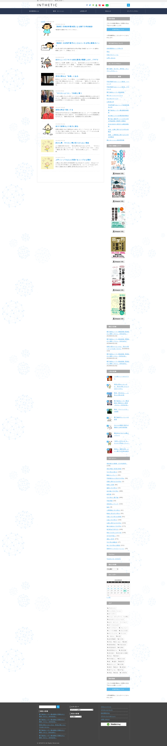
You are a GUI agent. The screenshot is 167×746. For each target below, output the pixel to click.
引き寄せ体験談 (112, 542)
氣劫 (108, 507)
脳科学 (122, 661)
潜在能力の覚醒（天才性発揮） (117, 463)
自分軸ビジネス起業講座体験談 (118, 115)
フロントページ (106, 706)
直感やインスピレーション (115, 548)
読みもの (108, 11)
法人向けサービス (112, 98)
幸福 (110, 642)
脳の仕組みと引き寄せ (114, 526)
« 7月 (109, 597)
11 (112, 588)
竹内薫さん (112, 658)
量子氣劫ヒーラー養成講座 (115, 92)
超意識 (109, 494)
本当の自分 (122, 644)
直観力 (117, 656)
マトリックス (113, 633)
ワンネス (123, 633)
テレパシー (124, 628)
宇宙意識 (110, 500)
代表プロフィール (112, 55)
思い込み (118, 642)
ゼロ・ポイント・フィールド (118, 622)
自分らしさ (112, 664)
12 (115, 588)
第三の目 (122, 658)
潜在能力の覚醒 (123, 653)
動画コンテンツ (112, 475)
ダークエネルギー (114, 625)
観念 (116, 667)
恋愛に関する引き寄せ (114, 481)
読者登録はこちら (118, 29)
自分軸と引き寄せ (112, 491)
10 (108, 588)
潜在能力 (111, 653)
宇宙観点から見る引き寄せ (115, 478)
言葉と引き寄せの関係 (114, 516)
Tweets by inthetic (114, 559)
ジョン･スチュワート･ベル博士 (118, 616)
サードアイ (112, 614)
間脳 (110, 672)
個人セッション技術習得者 (115, 140)
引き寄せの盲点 (112, 472)
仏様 (119, 636)
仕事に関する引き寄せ (114, 523)
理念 (108, 51)
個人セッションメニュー (115, 95)
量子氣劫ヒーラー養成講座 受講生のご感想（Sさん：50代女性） (121, 403)
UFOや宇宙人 (111, 536)
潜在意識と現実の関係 (114, 469)
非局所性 (124, 672)
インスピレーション (115, 611)
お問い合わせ (111, 58)
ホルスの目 (124, 630)
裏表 (110, 667)
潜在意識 (123, 650)
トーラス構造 (113, 630)
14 (122, 588)
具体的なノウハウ (112, 504)
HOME (43, 21)
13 (118, 588)
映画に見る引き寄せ (113, 513)
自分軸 (121, 664)
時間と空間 (110, 484)
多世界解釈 (112, 639)
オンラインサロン (132, 11)
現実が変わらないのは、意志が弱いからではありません (121, 386)
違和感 (124, 667)
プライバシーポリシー (108, 716)
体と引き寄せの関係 (113, 545)
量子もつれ (112, 670)
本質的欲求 (112, 647)
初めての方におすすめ (114, 532)
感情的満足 (112, 644)
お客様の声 (83, 11)
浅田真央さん (113, 650)
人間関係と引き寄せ (113, 510)
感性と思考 (110, 539)
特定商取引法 (105, 713)
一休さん (111, 636)
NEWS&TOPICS (112, 529)
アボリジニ (112, 608)
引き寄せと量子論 (112, 497)
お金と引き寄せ (112, 520)
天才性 (121, 639)
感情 (125, 642)
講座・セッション (58, 11)
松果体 (121, 647)
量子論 (121, 670)
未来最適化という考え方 (115, 48)
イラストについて (107, 710)
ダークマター (113, 628)
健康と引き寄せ (112, 488)
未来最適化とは (34, 11)
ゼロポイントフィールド (116, 619)
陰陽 (116, 672)
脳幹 (115, 661)
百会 (110, 656)
